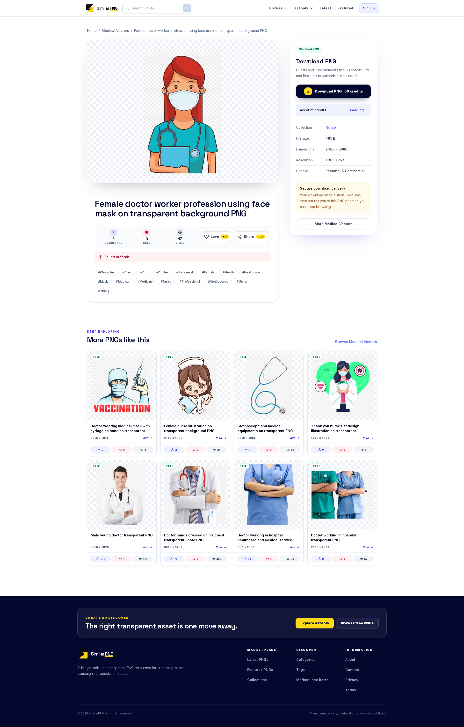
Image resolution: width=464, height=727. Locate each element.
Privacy (351, 680)
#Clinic (127, 272)
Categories (305, 659)
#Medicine (145, 281)
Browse (276, 8)
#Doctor (162, 272)
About (350, 659)
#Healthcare (251, 272)
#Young (103, 290)
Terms (350, 690)
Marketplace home (312, 680)
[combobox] (156, 8)
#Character (106, 272)
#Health (228, 272)
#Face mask (185, 272)
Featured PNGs (260, 670)
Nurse (331, 127)
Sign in (369, 8)
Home (92, 31)
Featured (345, 8)
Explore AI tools (314, 623)
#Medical (122, 281)
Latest (325, 8)
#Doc (144, 272)
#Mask (103, 281)
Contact (352, 670)
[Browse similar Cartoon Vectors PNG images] (222, 359)
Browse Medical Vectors (356, 342)
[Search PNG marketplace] (187, 8)
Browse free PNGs (357, 623)
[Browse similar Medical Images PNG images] (148, 468)
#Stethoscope (218, 281)
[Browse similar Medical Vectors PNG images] (148, 359)
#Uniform (243, 281)
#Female (208, 272)
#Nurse (166, 281)
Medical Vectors (115, 31)
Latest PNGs (257, 659)
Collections (257, 680)
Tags (300, 670)
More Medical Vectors (334, 224)
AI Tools (301, 8)
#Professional (190, 281)
